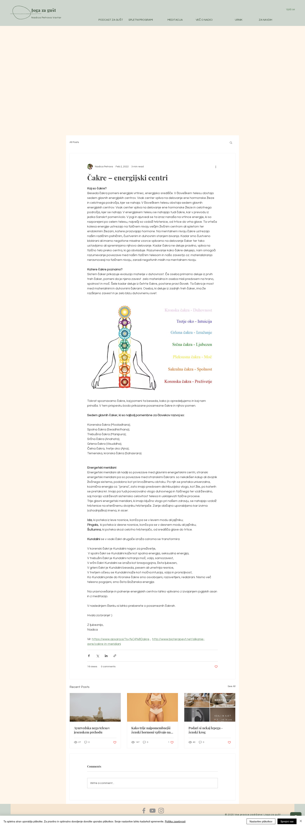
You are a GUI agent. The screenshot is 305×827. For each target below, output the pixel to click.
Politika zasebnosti (175, 821)
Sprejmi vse (287, 821)
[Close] (301, 821)
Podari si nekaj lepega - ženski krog (206, 730)
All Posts (74, 142)
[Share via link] (114, 655)
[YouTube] (152, 810)
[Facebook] (144, 810)
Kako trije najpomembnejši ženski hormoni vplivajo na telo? (151, 730)
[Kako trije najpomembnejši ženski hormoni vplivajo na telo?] (152, 707)
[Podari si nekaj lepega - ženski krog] (209, 707)
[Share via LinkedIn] (106, 655)
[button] (231, 142)
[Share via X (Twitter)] (97, 655)
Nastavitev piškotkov (261, 821)
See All (231, 686)
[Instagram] (161, 810)
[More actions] (216, 166)
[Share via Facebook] (89, 655)
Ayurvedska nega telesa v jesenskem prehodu (92, 730)
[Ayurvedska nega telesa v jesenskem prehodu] (95, 707)
